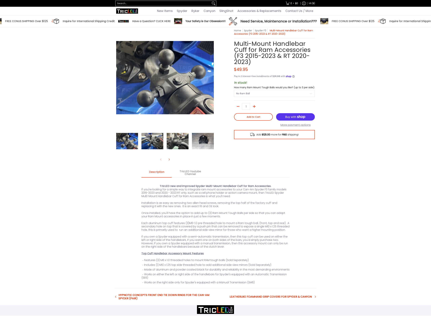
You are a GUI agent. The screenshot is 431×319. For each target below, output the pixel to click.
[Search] (213, 3)
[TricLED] (127, 11)
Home (237, 30)
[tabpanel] (215, 233)
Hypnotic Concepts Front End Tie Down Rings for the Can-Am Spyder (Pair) (164, 296)
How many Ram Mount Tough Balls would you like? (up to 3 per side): (274, 87)
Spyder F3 (260, 30)
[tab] (156, 173)
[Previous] (118, 77)
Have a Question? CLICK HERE (141, 21)
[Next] (211, 77)
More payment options (295, 125)
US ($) (312, 3)
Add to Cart (253, 117)
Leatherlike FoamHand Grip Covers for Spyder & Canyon (271, 296)
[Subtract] (238, 106)
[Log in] (304, 3)
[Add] (254, 106)
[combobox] (163, 3)
